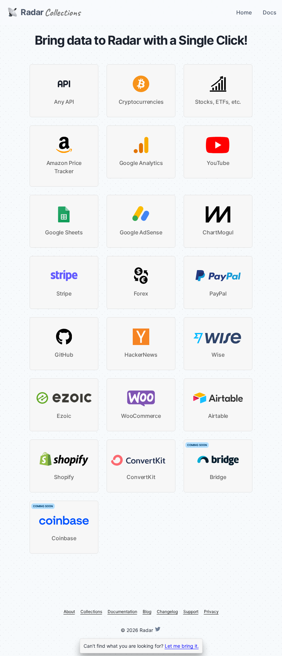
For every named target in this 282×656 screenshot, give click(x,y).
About (69, 611)
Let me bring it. (182, 646)
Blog (147, 611)
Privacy (211, 611)
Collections (91, 611)
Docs (269, 12)
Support (190, 611)
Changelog (167, 611)
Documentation (122, 611)
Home (244, 12)
